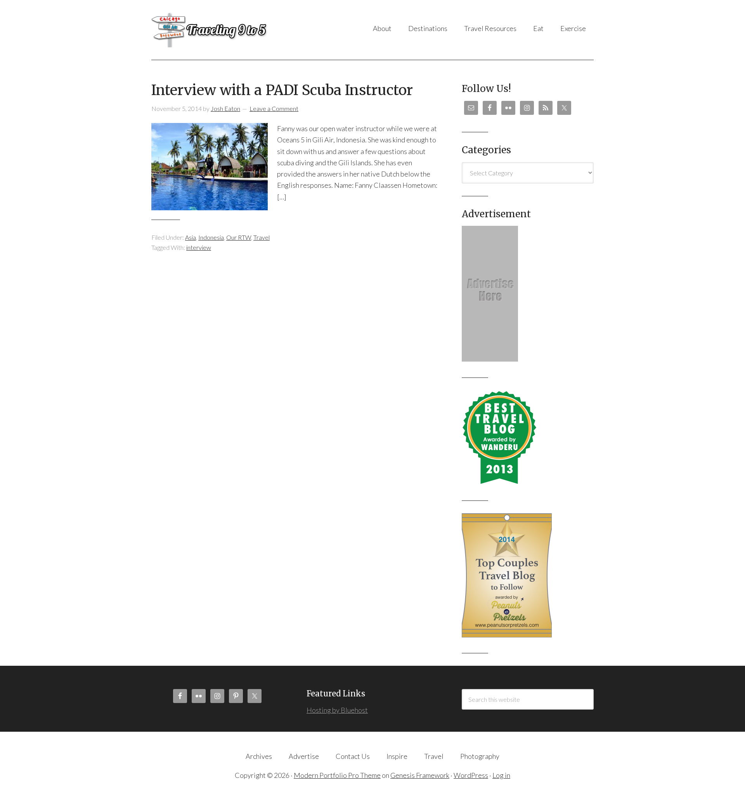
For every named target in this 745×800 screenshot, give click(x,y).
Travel (261, 237)
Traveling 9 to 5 (228, 29)
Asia (190, 237)
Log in (501, 775)
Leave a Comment (273, 108)
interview (198, 247)
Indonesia (211, 237)
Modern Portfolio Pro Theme (337, 775)
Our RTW (238, 237)
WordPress (471, 775)
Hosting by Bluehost (337, 710)
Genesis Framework (419, 775)
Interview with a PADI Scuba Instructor (282, 90)
